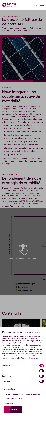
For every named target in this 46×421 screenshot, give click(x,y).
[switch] (41, 370)
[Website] (9, 5)
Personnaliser (9, 403)
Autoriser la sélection (13, 398)
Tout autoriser (13, 409)
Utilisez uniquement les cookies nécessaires (22, 394)
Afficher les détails (8, 389)
